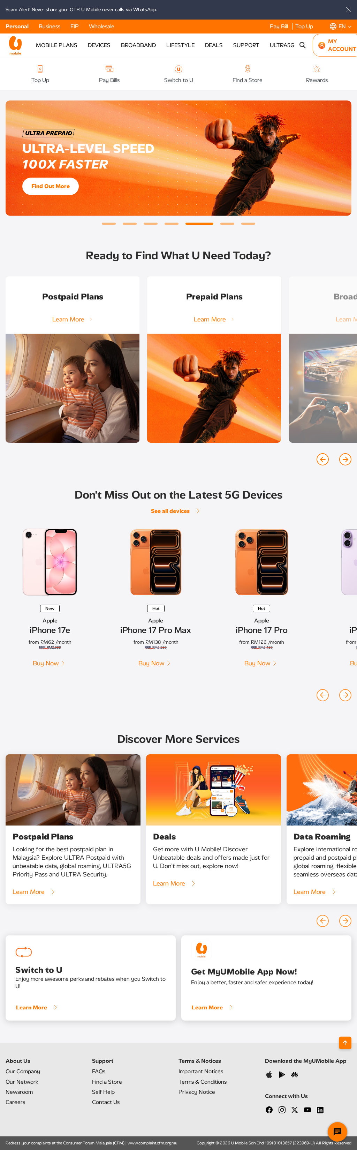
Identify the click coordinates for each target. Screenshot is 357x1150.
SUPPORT (246, 45)
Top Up (304, 26)
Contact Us (106, 1102)
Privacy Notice (196, 1092)
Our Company (23, 1071)
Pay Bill (279, 26)
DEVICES (99, 45)
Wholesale (101, 26)
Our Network (22, 1081)
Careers (15, 1102)
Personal (18, 26)
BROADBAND (138, 45)
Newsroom (19, 1092)
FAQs (98, 1071)
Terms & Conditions (202, 1081)
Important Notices (200, 1071)
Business (50, 26)
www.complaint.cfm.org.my (152, 1143)
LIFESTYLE (180, 45)
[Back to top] (345, 1043)
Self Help (103, 1092)
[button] (340, 26)
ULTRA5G (282, 45)
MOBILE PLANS (56, 45)
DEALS (214, 45)
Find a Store (107, 1081)
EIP (75, 26)
